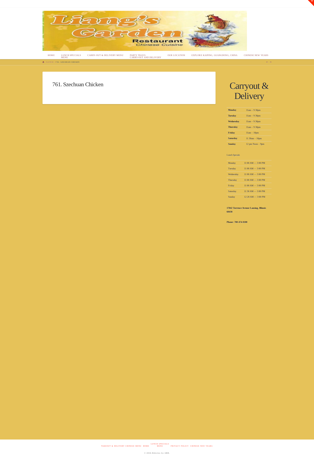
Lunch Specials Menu (160, 445)
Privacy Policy (180, 446)
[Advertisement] (249, 279)
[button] (311, 3)
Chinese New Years (201, 446)
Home (146, 446)
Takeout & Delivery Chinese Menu (121, 446)
